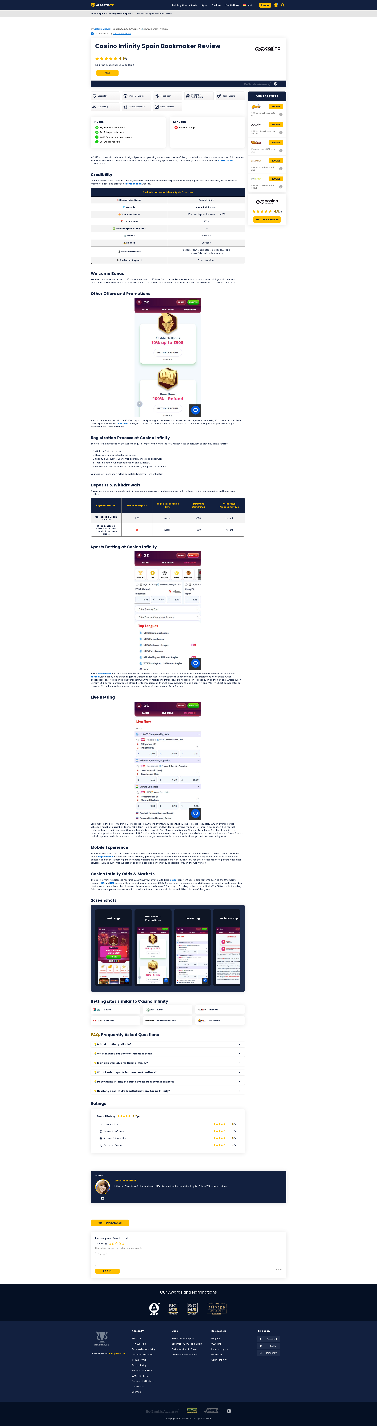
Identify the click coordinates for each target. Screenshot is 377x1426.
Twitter (273, 1346)
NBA (102, 883)
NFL (112, 883)
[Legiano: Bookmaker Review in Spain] (281, 168)
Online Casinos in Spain (184, 1349)
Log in (265, 5)
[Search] (282, 5)
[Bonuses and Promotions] (153, 955)
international (225, 160)
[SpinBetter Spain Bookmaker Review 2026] (281, 186)
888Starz (216, 1343)
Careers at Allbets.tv (143, 1381)
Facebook (272, 1339)
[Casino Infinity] (267, 49)
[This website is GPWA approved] (191, 1411)
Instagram (271, 1352)
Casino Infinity (219, 1359)
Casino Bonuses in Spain (184, 1354)
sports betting (132, 183)
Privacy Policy (139, 1365)
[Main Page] (113, 955)
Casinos (216, 5)
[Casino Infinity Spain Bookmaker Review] (281, 132)
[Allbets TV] (103, 5)
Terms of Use (139, 1359)
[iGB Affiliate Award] (154, 1308)
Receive (276, 106)
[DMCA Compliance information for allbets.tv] (212, 1411)
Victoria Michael (102, 28)
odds (173, 879)
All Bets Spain (98, 13)
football (95, 676)
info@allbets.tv (117, 1353)
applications (105, 856)
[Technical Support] (231, 955)
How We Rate (139, 1343)
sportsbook (104, 673)
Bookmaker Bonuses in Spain (187, 1343)
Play (107, 72)
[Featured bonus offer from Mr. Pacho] (276, 5)
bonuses (123, 423)
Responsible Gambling (144, 1349)
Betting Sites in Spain (184, 5)
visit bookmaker (110, 1222)
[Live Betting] (192, 955)
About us (136, 1338)
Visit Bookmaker (267, 219)
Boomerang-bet (220, 1349)
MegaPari (216, 1338)
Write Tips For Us (141, 1375)
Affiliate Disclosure (142, 1370)
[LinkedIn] (102, 1198)
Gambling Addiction (142, 1354)
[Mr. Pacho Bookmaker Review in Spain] (281, 114)
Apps (204, 5)
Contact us (138, 1386)
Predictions (232, 5)
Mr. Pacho (216, 1354)
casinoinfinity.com (206, 207)
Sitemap (136, 1391)
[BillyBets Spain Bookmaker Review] (281, 150)
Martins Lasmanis (122, 33)
